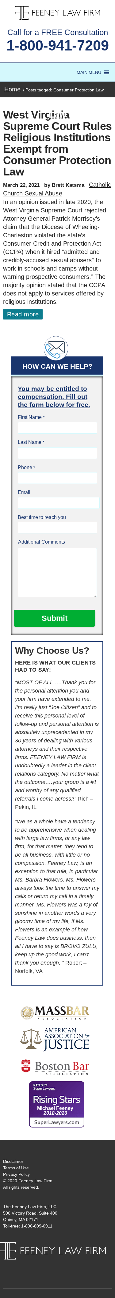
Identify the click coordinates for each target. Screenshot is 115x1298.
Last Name (29, 442)
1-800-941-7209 (57, 45)
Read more (23, 314)
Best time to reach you (42, 517)
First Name (30, 417)
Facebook (51, 1266)
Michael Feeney (55, 1111)
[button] (89, 72)
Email (24, 492)
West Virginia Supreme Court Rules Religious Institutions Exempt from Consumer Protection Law (57, 143)
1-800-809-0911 (36, 1226)
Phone (25, 467)
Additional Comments (41, 542)
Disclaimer (13, 1161)
